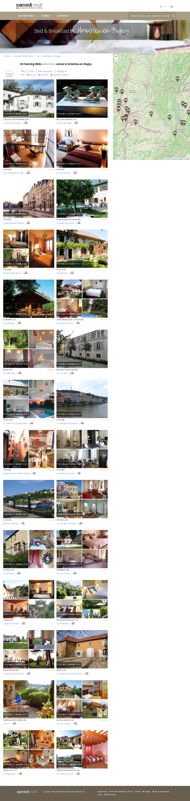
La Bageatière (9, 773)
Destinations (26, 15)
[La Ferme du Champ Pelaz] (183, 104)
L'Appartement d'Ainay (13, 223)
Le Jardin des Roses (65, 223)
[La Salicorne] (185, 106)
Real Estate (111, 794)
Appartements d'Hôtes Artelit (16, 473)
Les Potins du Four (64, 773)
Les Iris (6, 723)
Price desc (44, 75)
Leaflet (167, 159)
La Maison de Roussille (13, 673)
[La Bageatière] (175, 134)
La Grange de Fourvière (67, 423)
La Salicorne (61, 273)
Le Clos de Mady (63, 123)
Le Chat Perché (63, 173)
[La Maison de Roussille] (123, 119)
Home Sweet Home (12, 273)
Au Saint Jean (9, 373)
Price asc (31, 75)
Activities (62, 15)
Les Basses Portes (64, 323)
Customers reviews (59, 75)
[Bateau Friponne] (126, 118)
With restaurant (45, 71)
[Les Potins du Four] (116, 90)
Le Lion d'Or (61, 373)
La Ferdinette (62, 623)
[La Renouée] (178, 79)
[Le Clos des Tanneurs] (122, 92)
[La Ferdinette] (182, 123)
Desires (45, 15)
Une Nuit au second (65, 473)
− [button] (116, 60)
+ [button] (116, 56)
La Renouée (8, 573)
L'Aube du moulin (11, 623)
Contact (137, 791)
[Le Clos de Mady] (126, 101)
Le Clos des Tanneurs (66, 523)
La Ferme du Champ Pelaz (15, 423)
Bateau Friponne (10, 523)
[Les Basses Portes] (151, 114)
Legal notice (102, 791)
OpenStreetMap (177, 159)
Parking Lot (62, 71)
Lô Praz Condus (63, 723)
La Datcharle (9, 323)
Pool (31, 71)
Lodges (147, 791)
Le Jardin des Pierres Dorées (69, 673)
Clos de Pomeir (63, 573)
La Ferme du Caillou (12, 123)
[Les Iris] (118, 109)
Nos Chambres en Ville (13, 173)
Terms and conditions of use (121, 791)
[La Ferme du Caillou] (128, 111)
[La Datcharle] (184, 123)
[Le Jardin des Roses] (136, 122)
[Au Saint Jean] (170, 118)
